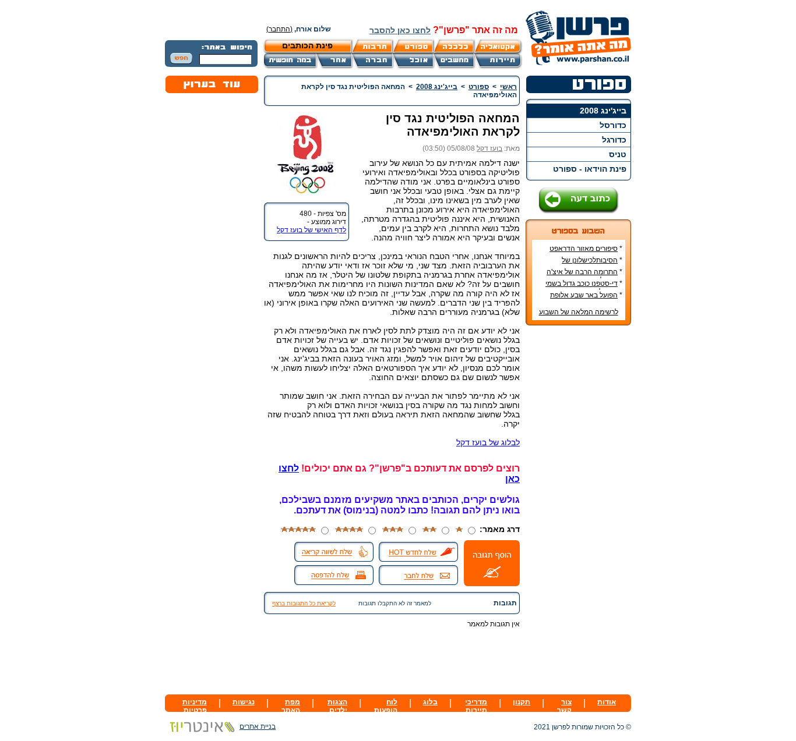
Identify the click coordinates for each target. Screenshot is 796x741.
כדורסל (613, 125)
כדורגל (614, 139)
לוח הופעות (385, 706)
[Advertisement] (578, 508)
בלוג (430, 702)
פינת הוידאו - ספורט (589, 168)
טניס (617, 154)
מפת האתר (290, 706)
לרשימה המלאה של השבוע (578, 312)
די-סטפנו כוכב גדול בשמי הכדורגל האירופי (583, 287)
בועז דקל (489, 148)
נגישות (244, 702)
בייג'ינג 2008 (603, 110)
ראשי (508, 87)
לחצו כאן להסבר (400, 30)
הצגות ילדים (337, 706)
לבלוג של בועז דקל (488, 442)
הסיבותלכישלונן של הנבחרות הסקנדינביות (589, 264)
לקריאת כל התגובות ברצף (304, 603)
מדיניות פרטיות (194, 706)
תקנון (521, 702)
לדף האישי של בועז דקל (311, 230)
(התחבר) (279, 29)
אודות (606, 702)
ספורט (479, 87)
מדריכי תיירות (476, 706)
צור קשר (564, 706)
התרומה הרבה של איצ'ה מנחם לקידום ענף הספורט (584, 276)
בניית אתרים (257, 726)
